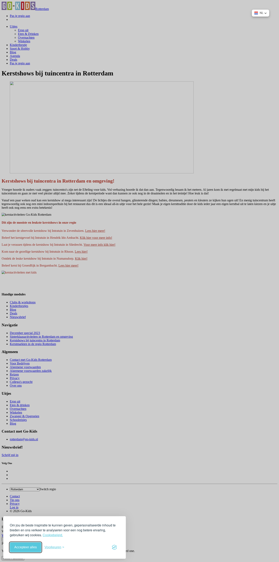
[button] (260, 13)
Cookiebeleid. (53, 535)
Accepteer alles (25, 547)
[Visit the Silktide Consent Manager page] (114, 547)
